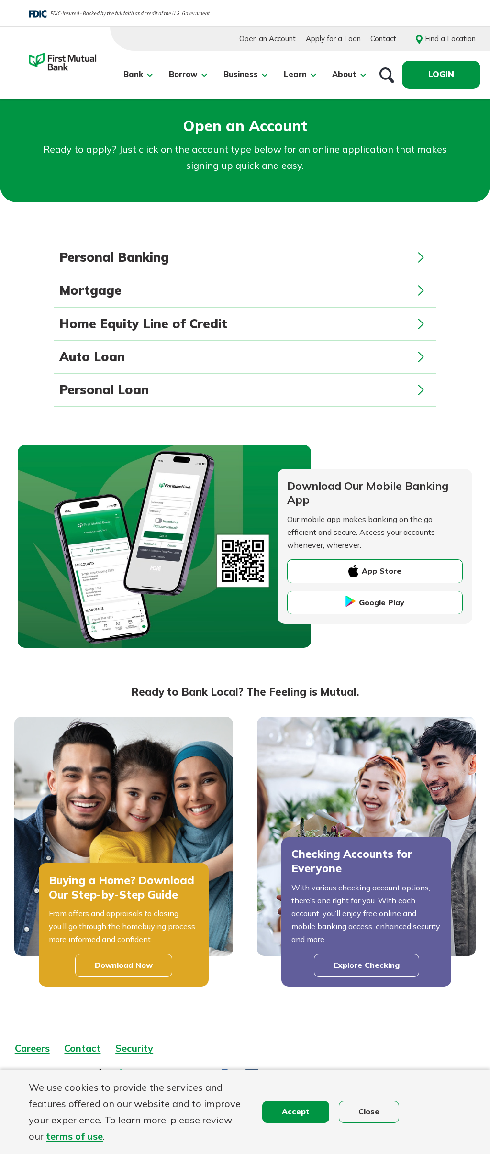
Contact (383, 38)
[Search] (386, 75)
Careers (32, 1048)
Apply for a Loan (333, 38)
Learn (295, 74)
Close (368, 1111)
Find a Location (450, 38)
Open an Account (267, 38)
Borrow (183, 74)
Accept (296, 1111)
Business (240, 74)
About (344, 74)
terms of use (74, 1136)
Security (134, 1048)
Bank (133, 74)
